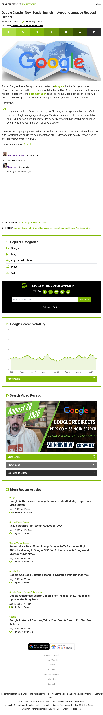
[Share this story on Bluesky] (66, 32)
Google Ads (14, 571)
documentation (37, 93)
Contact (51, 684)
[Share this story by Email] (80, 32)
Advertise (51, 679)
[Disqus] (51, 184)
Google (12, 497)
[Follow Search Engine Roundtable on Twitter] (50, 292)
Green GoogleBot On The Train (32, 222)
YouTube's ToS (74, 709)
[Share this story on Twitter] (23, 32)
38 (13, 512)
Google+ (59, 86)
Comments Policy (51, 674)
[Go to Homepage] (19, 4)
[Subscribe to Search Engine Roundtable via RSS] (68, 292)
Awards (51, 665)
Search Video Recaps (19, 543)
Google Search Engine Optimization (27, 26)
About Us (51, 669)
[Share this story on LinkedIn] (51, 32)
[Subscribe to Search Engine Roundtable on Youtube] (62, 292)
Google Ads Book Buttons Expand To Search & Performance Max (49, 574)
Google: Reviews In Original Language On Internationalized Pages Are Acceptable (52, 228)
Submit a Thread (51, 655)
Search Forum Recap (19, 522)
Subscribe (84, 299)
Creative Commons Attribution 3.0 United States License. (76, 705)
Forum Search (52, 660)
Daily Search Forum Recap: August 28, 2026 (36, 525)
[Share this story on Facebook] (9, 32)
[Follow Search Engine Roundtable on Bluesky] (56, 292)
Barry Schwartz (37, 22)
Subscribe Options (51, 307)
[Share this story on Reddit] (37, 32)
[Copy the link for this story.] (94, 32)
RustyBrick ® (43, 701)
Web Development (60, 701)
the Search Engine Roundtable (26, 694)
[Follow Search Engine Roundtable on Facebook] (45, 292)
